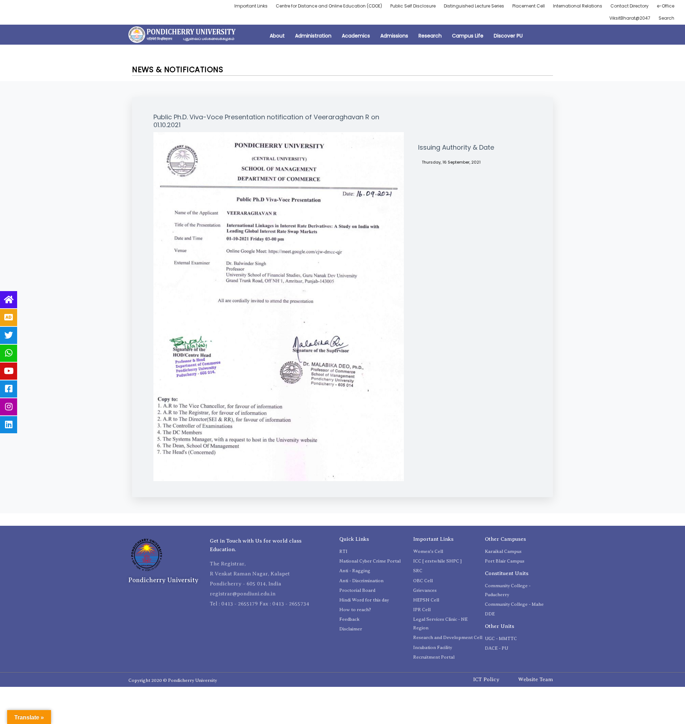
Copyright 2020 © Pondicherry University (172, 680)
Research (430, 35)
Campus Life (467, 35)
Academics (356, 35)
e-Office (665, 6)
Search (666, 18)
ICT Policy (486, 679)
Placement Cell (528, 6)
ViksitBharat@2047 (629, 18)
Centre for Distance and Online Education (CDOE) (329, 6)
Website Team (535, 679)
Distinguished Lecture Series (474, 6)
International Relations (577, 6)
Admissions (394, 35)
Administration (313, 35)
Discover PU (508, 35)
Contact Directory (629, 6)
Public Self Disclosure (413, 6)
